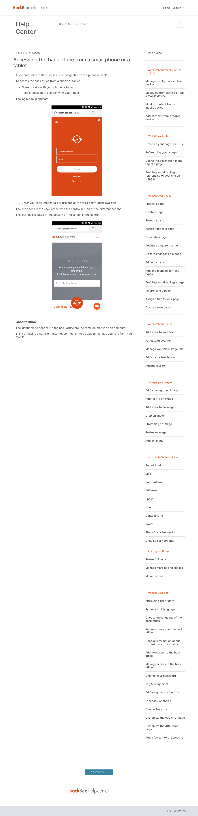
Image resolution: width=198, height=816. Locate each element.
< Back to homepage (28, 52)
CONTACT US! (99, 772)
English (177, 7)
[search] (180, 24)
